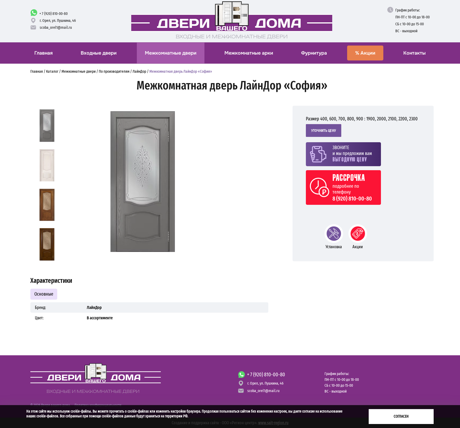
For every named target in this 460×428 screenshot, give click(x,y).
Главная (43, 53)
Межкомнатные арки (248, 53)
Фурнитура (314, 53)
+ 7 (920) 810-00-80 (53, 13)
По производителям (114, 71)
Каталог (52, 71)
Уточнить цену (323, 130)
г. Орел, (58, 20)
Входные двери (99, 53)
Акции (365, 53)
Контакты (414, 53)
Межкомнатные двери (170, 53)
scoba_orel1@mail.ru (56, 27)
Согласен (401, 416)
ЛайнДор (139, 71)
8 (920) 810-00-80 (352, 198)
